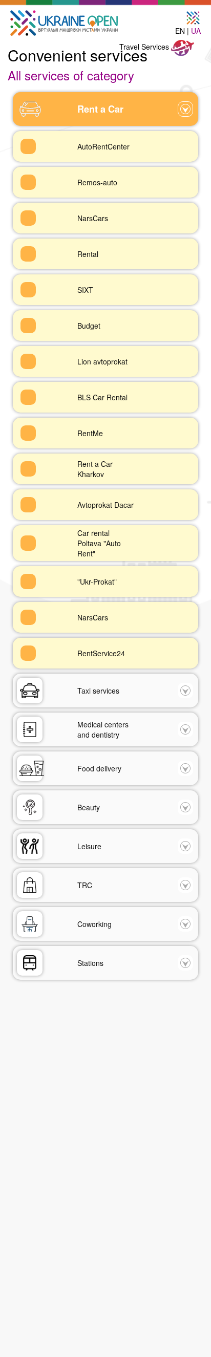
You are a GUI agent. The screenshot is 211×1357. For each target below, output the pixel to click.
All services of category (71, 75)
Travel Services (145, 46)
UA (196, 31)
